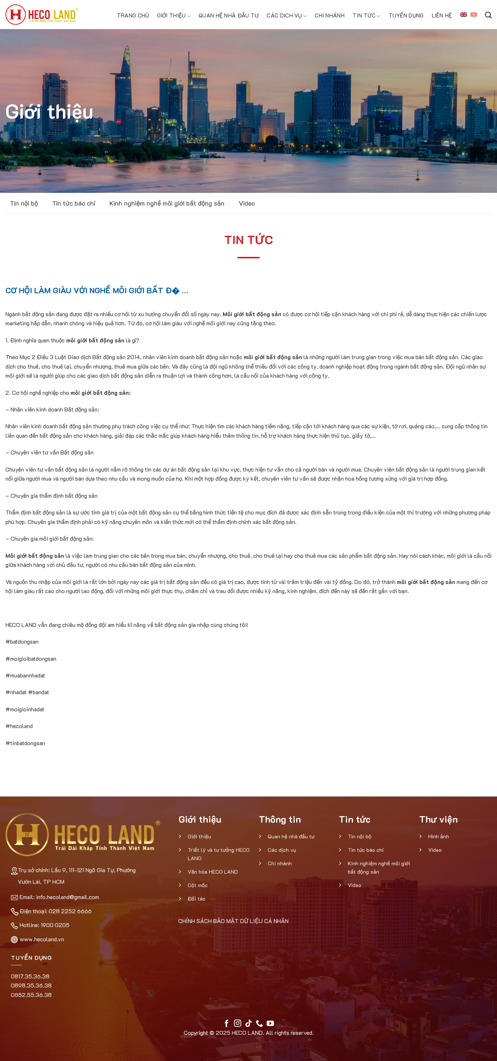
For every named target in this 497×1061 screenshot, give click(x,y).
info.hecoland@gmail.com (67, 897)
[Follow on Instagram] (237, 1024)
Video (247, 203)
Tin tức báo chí (73, 203)
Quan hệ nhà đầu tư (229, 15)
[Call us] (259, 1024)
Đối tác (197, 898)
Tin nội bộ (24, 203)
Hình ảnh (438, 836)
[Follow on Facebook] (226, 1024)
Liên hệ (442, 15)
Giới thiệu (171, 15)
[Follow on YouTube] (270, 1024)
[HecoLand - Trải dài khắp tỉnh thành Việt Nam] (41, 14)
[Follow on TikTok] (248, 1024)
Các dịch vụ (284, 15)
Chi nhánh (330, 15)
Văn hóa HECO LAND (213, 871)
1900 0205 (55, 925)
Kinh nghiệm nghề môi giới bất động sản (167, 203)
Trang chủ (133, 15)
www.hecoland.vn (42, 939)
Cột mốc (198, 885)
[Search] (488, 14)
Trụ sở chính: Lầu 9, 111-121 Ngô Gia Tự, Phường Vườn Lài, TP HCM (77, 875)
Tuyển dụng (406, 15)
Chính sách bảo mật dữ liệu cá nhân (233, 921)
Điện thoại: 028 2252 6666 (56, 911)
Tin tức (364, 15)
